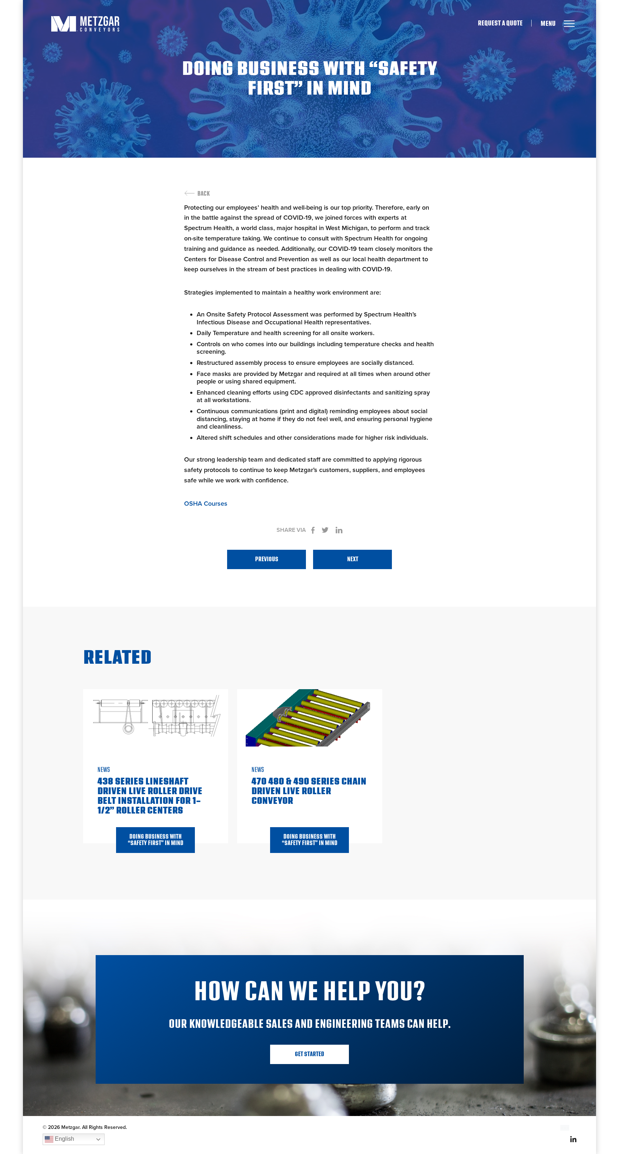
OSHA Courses (205, 503)
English (63, 1139)
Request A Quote (500, 23)
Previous (266, 559)
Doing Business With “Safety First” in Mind (155, 840)
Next (352, 559)
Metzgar (85, 24)
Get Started (309, 1054)
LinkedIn (573, 1139)
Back (203, 194)
